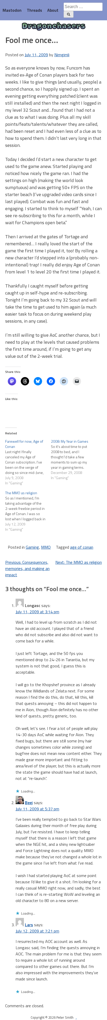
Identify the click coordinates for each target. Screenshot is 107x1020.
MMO (46, 547)
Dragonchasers (53, 26)
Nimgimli (61, 55)
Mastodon (12, 10)
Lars (29, 925)
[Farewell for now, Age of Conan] (28, 462)
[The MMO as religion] (28, 511)
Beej (29, 802)
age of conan (81, 547)
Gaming (32, 547)
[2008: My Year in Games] (74, 459)
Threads (34, 10)
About (52, 10)
